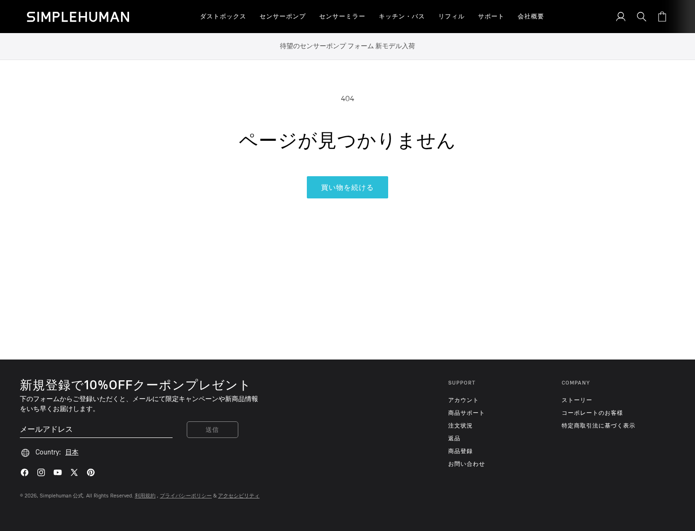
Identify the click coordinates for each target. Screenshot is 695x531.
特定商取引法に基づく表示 (598, 425)
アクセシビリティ (239, 496)
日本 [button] (71, 452)
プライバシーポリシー (186, 496)
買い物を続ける (347, 187)
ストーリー (577, 400)
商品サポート (466, 413)
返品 (454, 438)
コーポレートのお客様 (592, 413)
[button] (223, 16)
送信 (212, 429)
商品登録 (460, 451)
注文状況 (460, 425)
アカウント (463, 400)
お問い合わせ (466, 464)
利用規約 (145, 496)
